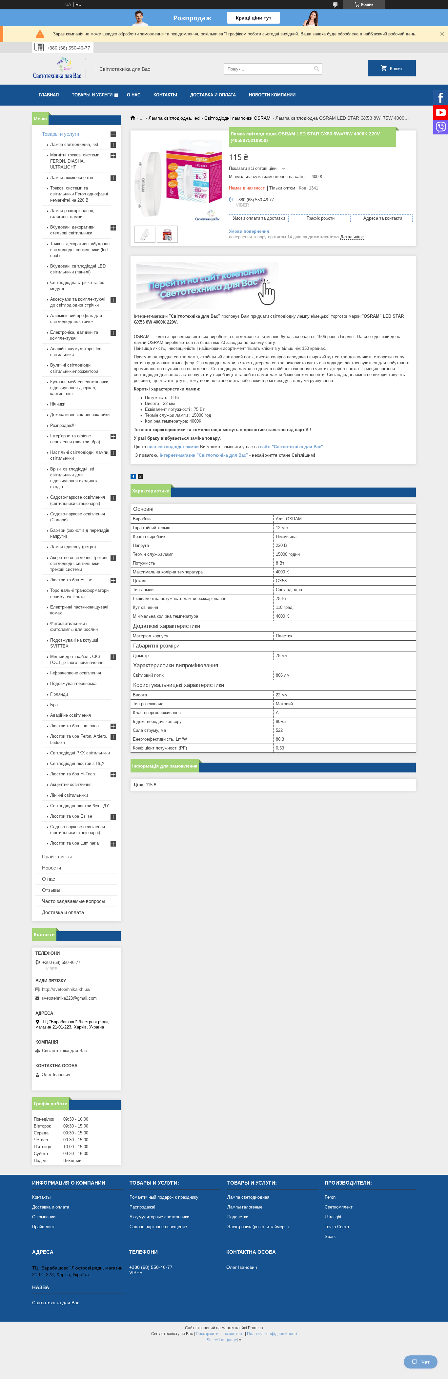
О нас (133, 94)
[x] (140, 477)
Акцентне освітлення (71, 784)
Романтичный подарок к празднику (164, 1197)
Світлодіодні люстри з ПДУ (77, 763)
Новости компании (272, 94)
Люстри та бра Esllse (71, 579)
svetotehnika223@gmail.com (69, 998)
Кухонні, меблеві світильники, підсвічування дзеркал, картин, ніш (80, 387)
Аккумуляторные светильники (159, 1216)
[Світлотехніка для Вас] (61, 68)
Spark (330, 1236)
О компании (43, 1216)
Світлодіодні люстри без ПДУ (79, 805)
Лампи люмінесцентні (71, 177)
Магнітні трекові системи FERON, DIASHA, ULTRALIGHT (74, 160)
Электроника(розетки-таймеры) (258, 1226)
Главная (49, 94)
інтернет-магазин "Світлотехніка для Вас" (204, 455)
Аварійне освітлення (70, 715)
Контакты (165, 94)
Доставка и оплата (213, 94)
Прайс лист (43, 1226)
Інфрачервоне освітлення (75, 672)
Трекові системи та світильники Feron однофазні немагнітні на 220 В (79, 194)
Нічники (57, 404)
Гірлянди (59, 694)
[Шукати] (316, 69)
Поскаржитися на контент (220, 1333)
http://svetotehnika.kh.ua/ (66, 989)
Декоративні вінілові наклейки (80, 414)
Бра (54, 704)
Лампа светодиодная (248, 1197)
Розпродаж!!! (63, 425)
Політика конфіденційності (272, 1333)
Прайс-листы (57, 856)
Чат (425, 1362)
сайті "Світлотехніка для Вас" (291, 446)
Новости (51, 867)
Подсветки (237, 1216)
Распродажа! (142, 1207)
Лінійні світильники (69, 795)
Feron (330, 1197)
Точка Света (337, 1226)
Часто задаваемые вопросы (73, 901)
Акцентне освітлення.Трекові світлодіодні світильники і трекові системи (78, 563)
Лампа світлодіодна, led (174, 118)
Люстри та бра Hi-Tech (72, 773)
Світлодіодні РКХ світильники (80, 752)
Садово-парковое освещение (158, 1226)
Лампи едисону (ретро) (73, 546)
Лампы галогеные (244, 1207)
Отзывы (51, 890)
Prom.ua (255, 1328)
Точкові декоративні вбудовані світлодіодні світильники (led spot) (80, 249)
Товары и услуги (92, 94)
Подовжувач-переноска (73, 683)
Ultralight (333, 1216)
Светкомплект (339, 1207)
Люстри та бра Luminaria (74, 725)
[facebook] (133, 477)
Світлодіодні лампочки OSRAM (237, 118)
